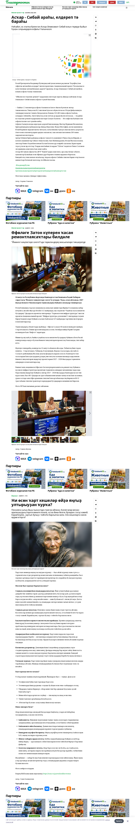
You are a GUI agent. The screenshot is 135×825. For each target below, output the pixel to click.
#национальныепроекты (25, 168)
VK (85, 2)
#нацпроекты (40, 168)
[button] (89, 413)
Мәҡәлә (9, 7)
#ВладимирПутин (23, 165)
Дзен (112, 2)
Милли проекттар (17, 13)
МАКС (121, 2)
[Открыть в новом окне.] (20, 191)
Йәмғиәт (14, 496)
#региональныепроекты (24, 171)
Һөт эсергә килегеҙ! (100, 7)
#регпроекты (39, 171)
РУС (92, 2)
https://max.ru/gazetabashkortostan (57, 773)
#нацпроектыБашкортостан (55, 171)
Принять (119, 821)
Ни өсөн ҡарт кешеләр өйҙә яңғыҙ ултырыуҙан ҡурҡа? (74, 7)
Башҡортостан (17, 2)
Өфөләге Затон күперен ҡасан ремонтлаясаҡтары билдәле (42, 7)
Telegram (102, 2)
